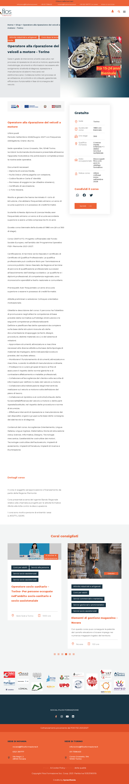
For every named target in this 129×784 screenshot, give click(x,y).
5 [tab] (70, 654)
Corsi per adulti (20, 592)
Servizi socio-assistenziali (25, 611)
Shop (18, 25)
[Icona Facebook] (56, 716)
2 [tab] (58, 654)
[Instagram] (61, 716)
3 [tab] (62, 654)
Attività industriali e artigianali (23, 37)
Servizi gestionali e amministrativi (28, 605)
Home (10, 25)
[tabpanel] (34, 596)
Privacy (46, 768)
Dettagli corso (16, 477)
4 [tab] (66, 654)
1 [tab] (55, 654)
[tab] (16, 477)
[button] (124, 12)
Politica (70, 768)
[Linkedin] (73, 716)
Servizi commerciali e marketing (27, 599)
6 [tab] (74, 654)
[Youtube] (67, 716)
